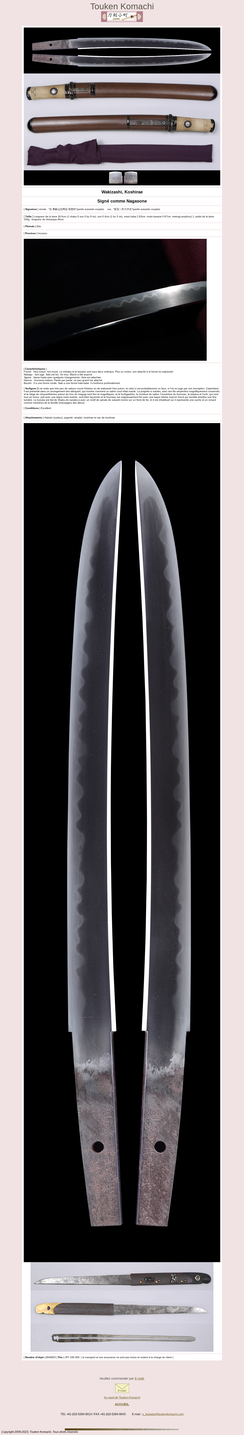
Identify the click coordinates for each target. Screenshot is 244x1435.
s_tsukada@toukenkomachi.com (163, 1414)
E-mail (139, 1378)
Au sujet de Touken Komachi (122, 1397)
